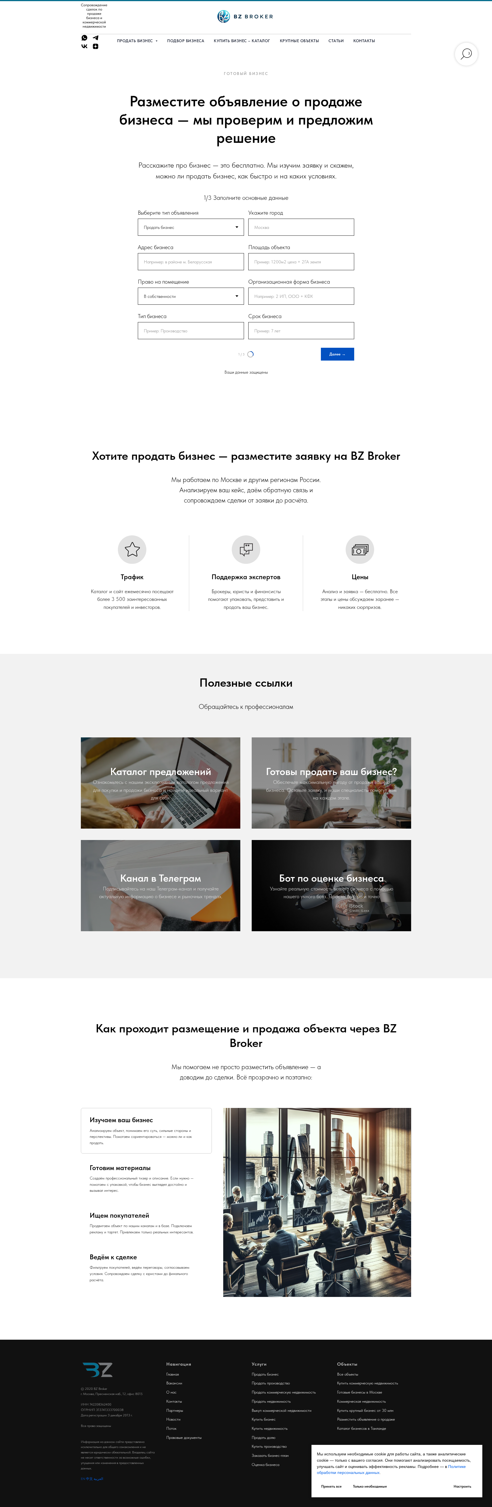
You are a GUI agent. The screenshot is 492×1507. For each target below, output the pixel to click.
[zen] (95, 48)
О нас (171, 1392)
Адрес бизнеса (155, 247)
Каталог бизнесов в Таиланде (361, 1428)
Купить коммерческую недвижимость (367, 1383)
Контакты (364, 40)
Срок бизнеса (265, 316)
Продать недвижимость (271, 1401)
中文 (89, 1479)
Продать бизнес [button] (135, 40)
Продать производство (271, 1383)
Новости (173, 1419)
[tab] (146, 1130)
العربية (98, 1479)
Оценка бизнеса (265, 1464)
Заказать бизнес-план (270, 1455)
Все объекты (347, 1374)
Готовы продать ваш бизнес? (331, 771)
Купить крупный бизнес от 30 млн (365, 1410)
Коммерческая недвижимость (361, 1401)
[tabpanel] (317, 1202)
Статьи (336, 40)
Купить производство (269, 1446)
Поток (171, 1428)
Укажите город (265, 212)
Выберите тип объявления (168, 212)
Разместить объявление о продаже (366, 1419)
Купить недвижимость (270, 1428)
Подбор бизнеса (185, 40)
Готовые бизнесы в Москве (359, 1392)
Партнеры (174, 1410)
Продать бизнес (265, 1374)
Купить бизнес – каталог (242, 40)
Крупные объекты (299, 40)
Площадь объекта (269, 247)
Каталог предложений (160, 771)
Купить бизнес (264, 1419)
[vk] (84, 48)
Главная (172, 1374)
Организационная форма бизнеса (289, 281)
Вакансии (174, 1383)
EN (83, 1479)
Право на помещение (163, 281)
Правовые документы (184, 1437)
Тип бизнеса (152, 316)
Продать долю (263, 1437)
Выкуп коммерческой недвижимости (281, 1410)
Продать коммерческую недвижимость (284, 1392)
